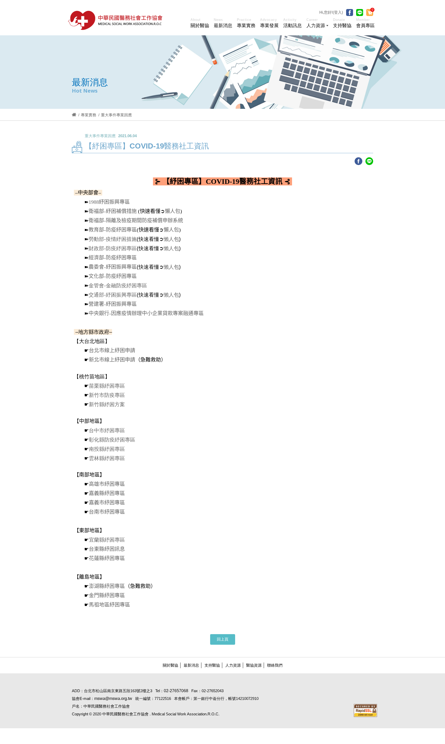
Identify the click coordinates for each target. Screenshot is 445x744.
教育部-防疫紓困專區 (113, 230)
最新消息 (191, 665)
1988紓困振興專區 (109, 202)
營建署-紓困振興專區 (113, 304)
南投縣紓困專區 (107, 449)
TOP (417, 589)
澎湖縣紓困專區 (107, 586)
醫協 (115, 20)
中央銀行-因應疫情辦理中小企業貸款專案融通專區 (146, 313)
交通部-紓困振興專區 (113, 295)
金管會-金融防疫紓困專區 (118, 285)
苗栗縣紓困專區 (107, 386)
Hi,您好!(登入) (331, 12)
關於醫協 (170, 665)
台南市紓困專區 (107, 512)
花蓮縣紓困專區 (107, 558)
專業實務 (88, 115)
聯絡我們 (275, 665)
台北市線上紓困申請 (112, 350)
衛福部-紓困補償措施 (113, 211)
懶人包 (172, 211)
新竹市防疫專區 (107, 395)
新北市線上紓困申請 (112, 360)
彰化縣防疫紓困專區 (112, 440)
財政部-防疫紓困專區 (113, 248)
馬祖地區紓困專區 (109, 605)
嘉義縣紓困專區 (107, 493)
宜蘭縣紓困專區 (107, 540)
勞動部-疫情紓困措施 (113, 239)
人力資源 (233, 665)
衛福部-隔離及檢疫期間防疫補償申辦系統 (136, 220)
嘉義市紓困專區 (107, 502)
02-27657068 (176, 691)
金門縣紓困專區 (107, 595)
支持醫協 (212, 665)
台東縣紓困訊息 (107, 549)
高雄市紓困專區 (107, 484)
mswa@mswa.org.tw (113, 698)
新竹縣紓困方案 (107, 404)
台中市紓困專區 (107, 430)
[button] (317, 24)
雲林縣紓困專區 (107, 458)
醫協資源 (254, 665)
